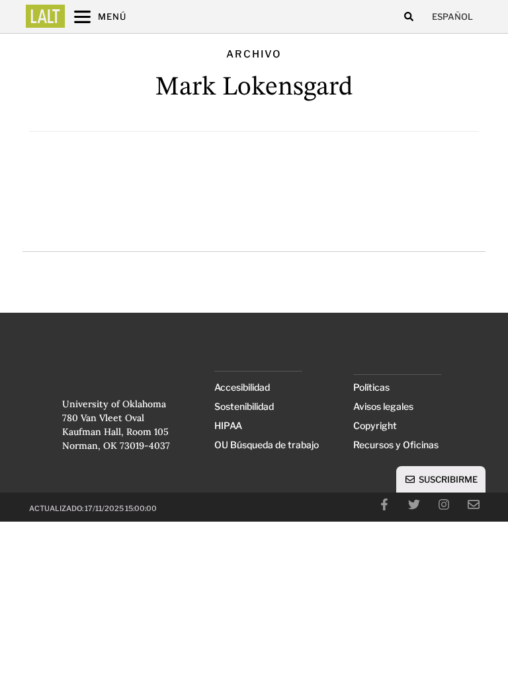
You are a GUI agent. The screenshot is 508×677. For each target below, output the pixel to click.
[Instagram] (444, 504)
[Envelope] (474, 504)
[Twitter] (414, 504)
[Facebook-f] (384, 504)
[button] (408, 16)
